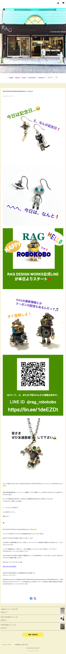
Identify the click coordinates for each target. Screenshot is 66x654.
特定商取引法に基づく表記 (21, 644)
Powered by (31, 650)
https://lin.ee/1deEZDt (9, 566)
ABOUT (17, 77)
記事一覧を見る (33, 634)
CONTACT (41, 77)
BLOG (24, 77)
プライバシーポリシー (7, 644)
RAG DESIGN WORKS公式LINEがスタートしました (18, 91)
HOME (11, 77)
